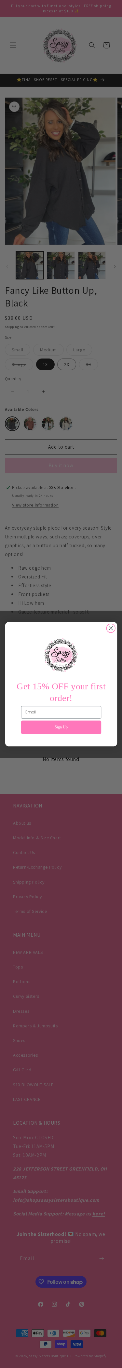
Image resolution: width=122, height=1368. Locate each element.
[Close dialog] (110, 628)
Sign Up (61, 727)
